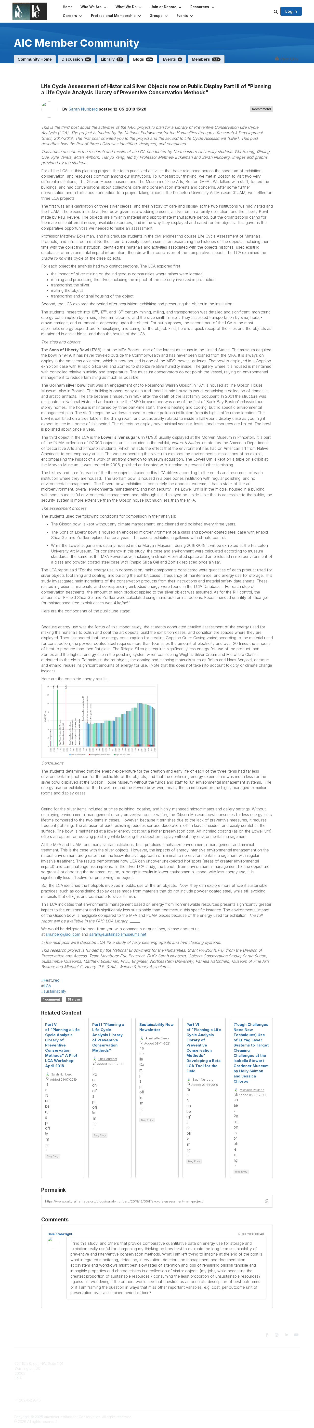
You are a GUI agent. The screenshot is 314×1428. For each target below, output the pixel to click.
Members (205, 59)
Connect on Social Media (253, 1378)
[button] (94, 6)
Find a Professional (175, 1378)
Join (163, 1363)
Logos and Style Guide (251, 1373)
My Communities (100, 1363)
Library (111, 59)
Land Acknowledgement (252, 1363)
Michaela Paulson (252, 1090)
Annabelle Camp (157, 1038)
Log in (291, 11)
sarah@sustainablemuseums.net (117, 934)
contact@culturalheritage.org (38, 1393)
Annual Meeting (172, 1373)
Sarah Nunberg (83, 109)
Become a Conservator (178, 1383)
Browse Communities (104, 1368)
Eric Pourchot (107, 1059)
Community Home (35, 59)
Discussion (76, 59)
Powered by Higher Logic (279, 1417)
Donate (166, 1368)
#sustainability (53, 991)
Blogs (142, 59)
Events (172, 59)
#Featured (50, 980)
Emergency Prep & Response (184, 1388)
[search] (269, 11)
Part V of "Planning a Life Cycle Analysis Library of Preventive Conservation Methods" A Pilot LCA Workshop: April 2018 (62, 1045)
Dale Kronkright (60, 1234)
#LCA (46, 985)
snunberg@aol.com (63, 934)
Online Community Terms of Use (258, 1368)
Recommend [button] (261, 109)
